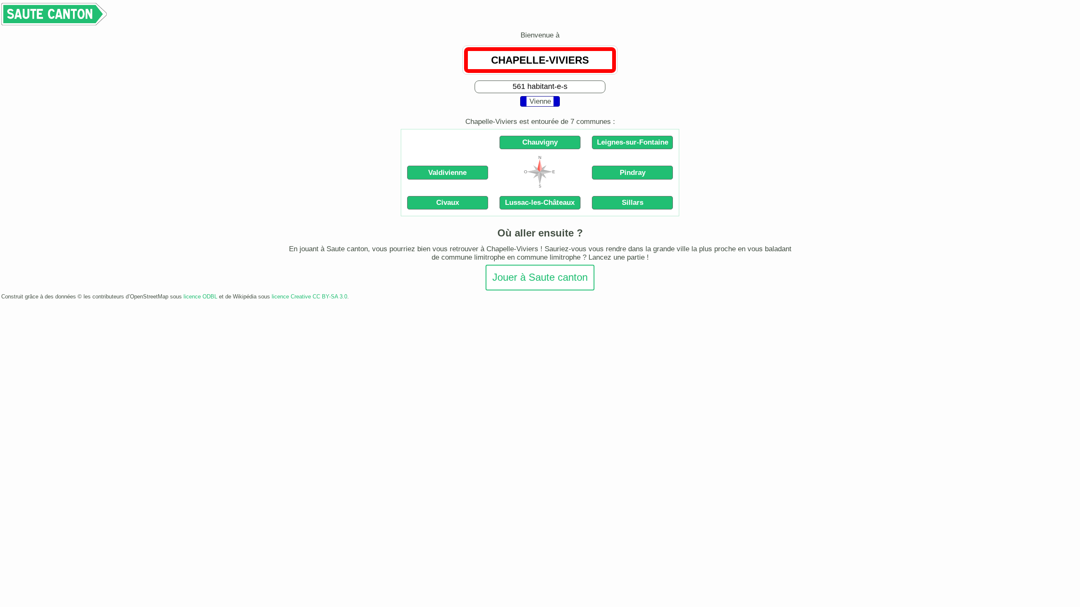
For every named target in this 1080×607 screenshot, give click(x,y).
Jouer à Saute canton (540, 277)
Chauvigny (540, 142)
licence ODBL (200, 296)
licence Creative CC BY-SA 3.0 (309, 296)
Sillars (632, 203)
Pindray (632, 173)
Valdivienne (447, 173)
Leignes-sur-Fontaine (632, 142)
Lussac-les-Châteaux (540, 203)
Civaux (447, 203)
